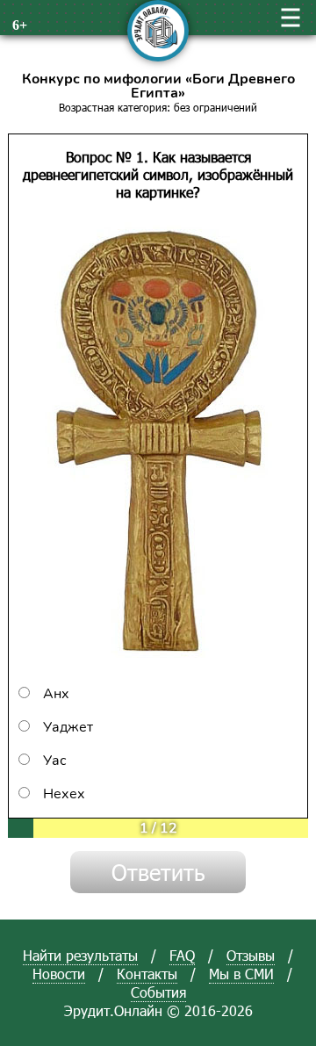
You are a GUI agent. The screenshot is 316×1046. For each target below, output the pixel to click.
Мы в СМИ (241, 973)
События (158, 992)
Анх (56, 693)
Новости (58, 973)
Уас (55, 760)
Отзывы (250, 955)
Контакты (147, 973)
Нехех (64, 794)
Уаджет (68, 727)
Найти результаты (80, 955)
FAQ (182, 955)
